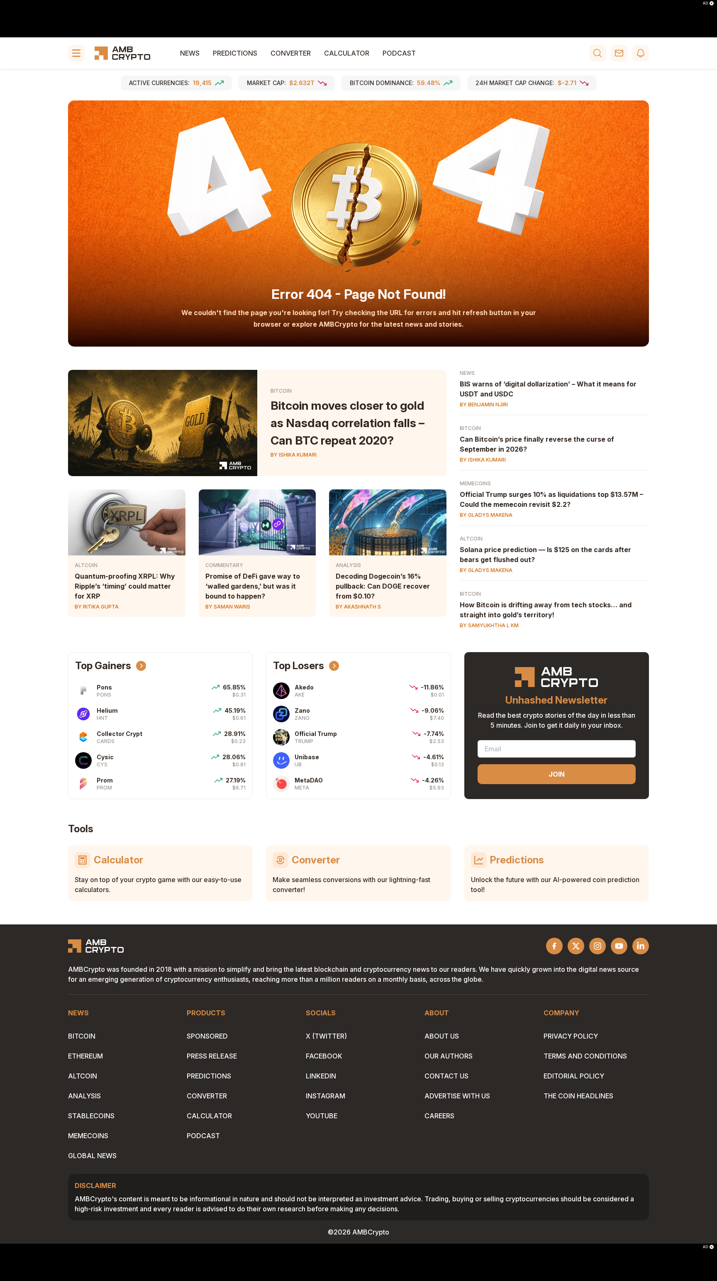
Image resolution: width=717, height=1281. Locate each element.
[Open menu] (76, 53)
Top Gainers (103, 666)
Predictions (235, 53)
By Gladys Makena (486, 515)
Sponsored (207, 1036)
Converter (291, 53)
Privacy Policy (571, 1036)
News (190, 53)
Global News (92, 1155)
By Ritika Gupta (97, 607)
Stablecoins (91, 1116)
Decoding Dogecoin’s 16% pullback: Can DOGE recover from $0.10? (383, 586)
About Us (441, 1036)
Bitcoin (281, 391)
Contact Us (446, 1076)
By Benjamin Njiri (484, 404)
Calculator (346, 53)
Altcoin (86, 565)
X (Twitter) (326, 1036)
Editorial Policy (574, 1076)
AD (705, 3)
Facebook (324, 1056)
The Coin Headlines (578, 1096)
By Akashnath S (358, 607)
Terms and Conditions (585, 1056)
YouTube (321, 1116)
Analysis (348, 565)
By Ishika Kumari (294, 455)
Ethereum (85, 1056)
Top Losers (298, 666)
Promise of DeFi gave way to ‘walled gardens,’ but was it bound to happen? (252, 586)
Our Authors (448, 1056)
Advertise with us (457, 1096)
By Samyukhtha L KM (489, 625)
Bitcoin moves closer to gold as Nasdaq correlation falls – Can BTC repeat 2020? (347, 422)
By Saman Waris (227, 607)
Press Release (212, 1056)
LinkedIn (321, 1076)
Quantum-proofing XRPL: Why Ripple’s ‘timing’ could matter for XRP (125, 586)
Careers (439, 1116)
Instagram (325, 1096)
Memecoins (475, 483)
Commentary (224, 565)
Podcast (399, 53)
